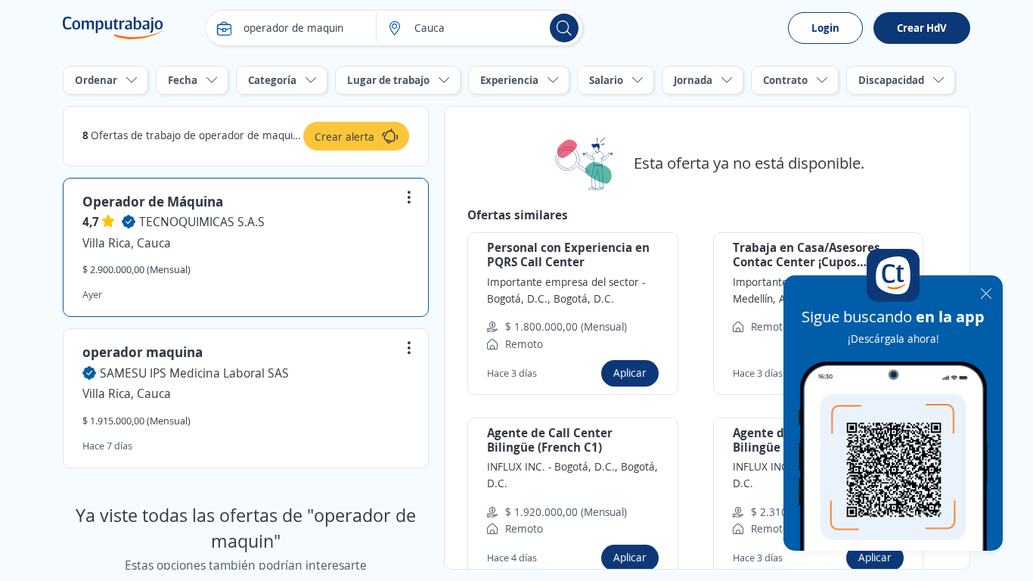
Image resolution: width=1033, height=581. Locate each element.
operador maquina (142, 352)
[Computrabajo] (113, 28)
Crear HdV (922, 27)
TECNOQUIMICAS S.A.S (202, 221)
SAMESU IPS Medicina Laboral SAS (194, 373)
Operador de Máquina (152, 201)
